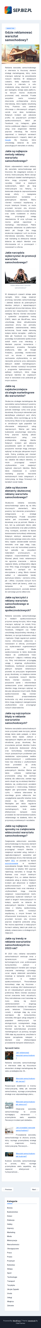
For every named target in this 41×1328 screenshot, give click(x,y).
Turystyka (11, 1285)
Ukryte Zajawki (13, 1289)
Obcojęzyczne (13, 1248)
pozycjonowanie (11, 863)
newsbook (32, 1321)
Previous (7, 1189)
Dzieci (9, 1216)
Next (35, 1189)
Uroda (9, 1293)
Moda (9, 1236)
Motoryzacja (12, 1240)
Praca (9, 1253)
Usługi (9, 1297)
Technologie (12, 1277)
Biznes (10, 1208)
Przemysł (11, 1261)
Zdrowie (10, 1305)
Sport (9, 1273)
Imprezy (10, 1228)
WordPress (17, 1321)
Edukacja (10, 1220)
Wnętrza (10, 1301)
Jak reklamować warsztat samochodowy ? (25, 1055)
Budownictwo (12, 1212)
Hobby (9, 1224)
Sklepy (10, 1269)
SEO (13, 861)
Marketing (10, 28)
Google (8, 140)
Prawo (9, 1257)
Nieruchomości (13, 1244)
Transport (11, 1281)
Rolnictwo (11, 1265)
